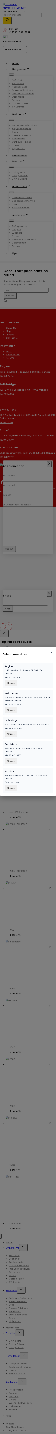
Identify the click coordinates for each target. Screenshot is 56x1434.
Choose (11, 683)
